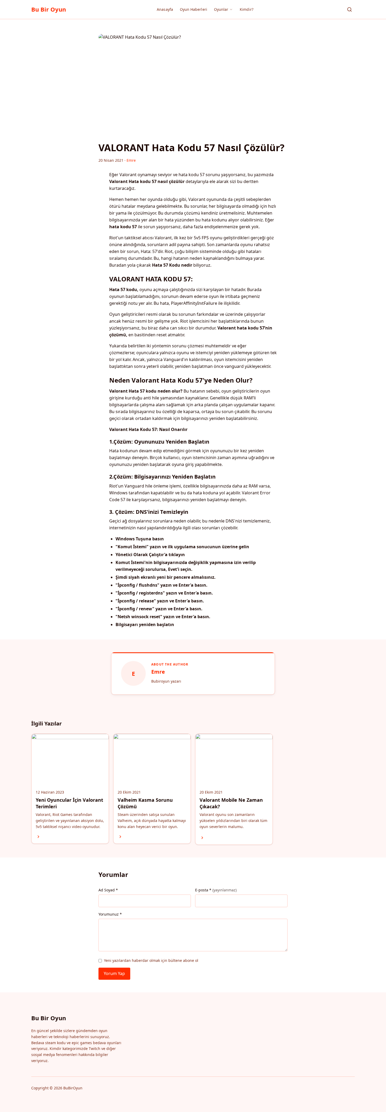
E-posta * (216, 889)
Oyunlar (221, 9)
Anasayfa (165, 9)
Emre (158, 671)
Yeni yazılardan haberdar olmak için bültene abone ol (151, 960)
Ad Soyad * (108, 889)
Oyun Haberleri (193, 9)
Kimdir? (246, 9)
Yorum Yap (114, 973)
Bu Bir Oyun (48, 9)
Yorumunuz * (110, 914)
